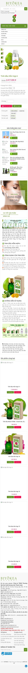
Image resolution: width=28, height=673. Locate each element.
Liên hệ (2, 43)
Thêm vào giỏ (7, 106)
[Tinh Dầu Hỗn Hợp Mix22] (5, 143)
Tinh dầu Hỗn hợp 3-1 (14, 386)
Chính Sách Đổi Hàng (19, 645)
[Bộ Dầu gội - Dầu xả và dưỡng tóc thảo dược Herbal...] (5, 170)
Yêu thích (18, 392)
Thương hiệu (4, 37)
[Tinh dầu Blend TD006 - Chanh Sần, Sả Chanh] (14, 410)
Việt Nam (13, 118)
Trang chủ (3, 29)
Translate (12, 13)
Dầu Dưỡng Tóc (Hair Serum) (18, 149)
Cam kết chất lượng (19, 640)
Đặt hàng (10, 392)
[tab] (9, 213)
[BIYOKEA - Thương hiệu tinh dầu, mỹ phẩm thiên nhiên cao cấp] (14, 3)
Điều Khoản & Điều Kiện (20, 634)
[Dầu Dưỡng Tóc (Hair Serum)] (5, 151)
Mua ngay (17, 106)
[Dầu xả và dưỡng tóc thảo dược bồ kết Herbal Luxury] (5, 160)
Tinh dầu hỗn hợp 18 (14, 456)
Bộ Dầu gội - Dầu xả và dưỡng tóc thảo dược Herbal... (16, 168)
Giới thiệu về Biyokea (6, 634)
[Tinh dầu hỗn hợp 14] (7, 537)
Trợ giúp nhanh (18, 632)
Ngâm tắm (21, 110)
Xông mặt (13, 113)
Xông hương (14, 110)
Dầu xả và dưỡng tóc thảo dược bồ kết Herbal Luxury (17, 158)
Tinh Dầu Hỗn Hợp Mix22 (17, 141)
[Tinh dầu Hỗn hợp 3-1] (7, 362)
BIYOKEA (13, 115)
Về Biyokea (4, 632)
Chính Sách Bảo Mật (19, 636)
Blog (2, 39)
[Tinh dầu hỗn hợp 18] (14, 445)
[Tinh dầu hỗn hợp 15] (7, 502)
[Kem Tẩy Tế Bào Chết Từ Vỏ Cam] (5, 134)
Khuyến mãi (3, 33)
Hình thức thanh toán (19, 638)
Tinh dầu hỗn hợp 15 (14, 526)
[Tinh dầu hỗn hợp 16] (7, 467)
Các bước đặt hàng (18, 642)
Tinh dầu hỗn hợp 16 (14, 491)
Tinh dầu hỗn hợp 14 (14, 561)
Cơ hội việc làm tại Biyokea (7, 636)
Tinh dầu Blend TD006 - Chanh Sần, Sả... (14, 421)
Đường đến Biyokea (6, 642)
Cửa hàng (3, 35)
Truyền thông (4, 31)
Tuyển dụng (4, 41)
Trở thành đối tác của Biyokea (6, 639)
